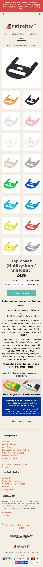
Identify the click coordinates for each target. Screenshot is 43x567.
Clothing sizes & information (15, 483)
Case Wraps (7, 447)
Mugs (4, 461)
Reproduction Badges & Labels (15, 450)
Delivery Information (11, 481)
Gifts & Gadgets (9, 444)
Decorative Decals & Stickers (15, 464)
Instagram (6, 512)
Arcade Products (9, 458)
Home (6, 34)
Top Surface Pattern (33, 280)
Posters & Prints (9, 455)
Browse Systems (18, 34)
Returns (5, 486)
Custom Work (33, 34)
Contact (21, 39)
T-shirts (5, 467)
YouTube (5, 515)
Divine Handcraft (24, 553)
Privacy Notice (8, 489)
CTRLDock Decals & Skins (13, 452)
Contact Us (6, 478)
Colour (15, 280)
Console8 (6, 441)
